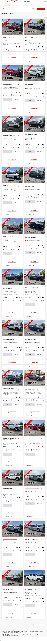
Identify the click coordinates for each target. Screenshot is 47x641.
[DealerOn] (4, 634)
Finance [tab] (17, 99)
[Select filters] (42, 14)
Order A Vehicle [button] (41, 8)
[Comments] (21, 50)
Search (19, 8)
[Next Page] (37, 625)
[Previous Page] (34, 625)
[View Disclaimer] (14, 50)
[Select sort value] (44, 14)
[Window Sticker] (21, 147)
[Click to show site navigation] (45, 2)
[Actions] (21, 38)
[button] (21, 27)
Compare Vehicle (8, 61)
